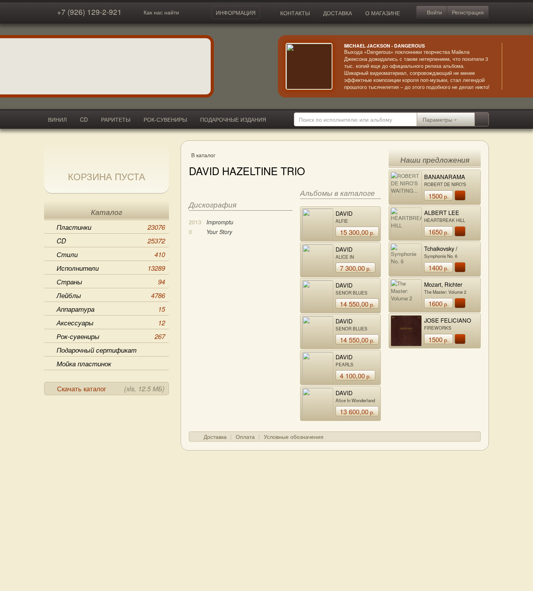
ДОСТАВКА (337, 13)
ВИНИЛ (57, 119)
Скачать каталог (111, 388)
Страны (111, 281)
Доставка (215, 436)
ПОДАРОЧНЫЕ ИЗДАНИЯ (233, 119)
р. (357, 232)
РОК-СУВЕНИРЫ (165, 119)
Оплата (245, 436)
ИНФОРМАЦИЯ (236, 12)
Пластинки (111, 227)
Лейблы (111, 295)
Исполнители (111, 268)
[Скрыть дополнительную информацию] (513, 66)
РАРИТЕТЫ (115, 119)
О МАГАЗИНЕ (382, 13)
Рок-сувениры (111, 336)
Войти (433, 12)
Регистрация (468, 12)
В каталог (203, 155)
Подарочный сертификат (97, 350)
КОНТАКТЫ (295, 13)
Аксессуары (111, 322)
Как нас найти (161, 12)
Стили (111, 254)
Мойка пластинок (84, 363)
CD (84, 119)
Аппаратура (111, 309)
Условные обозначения (293, 436)
